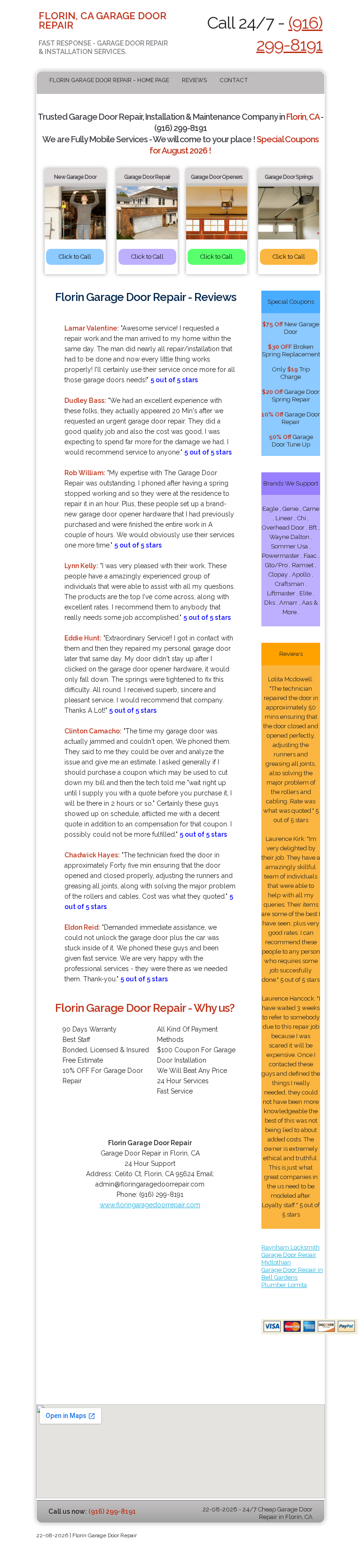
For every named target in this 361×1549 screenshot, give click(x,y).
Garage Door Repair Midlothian (288, 1258)
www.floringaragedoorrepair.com (150, 1205)
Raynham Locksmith (290, 1247)
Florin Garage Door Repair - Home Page (109, 80)
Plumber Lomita (284, 1284)
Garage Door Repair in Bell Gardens (292, 1273)
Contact (234, 80)
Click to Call (75, 256)
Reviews (194, 80)
